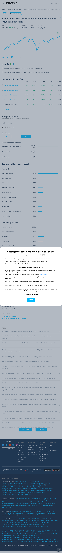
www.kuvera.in (44, 274)
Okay (31, 300)
